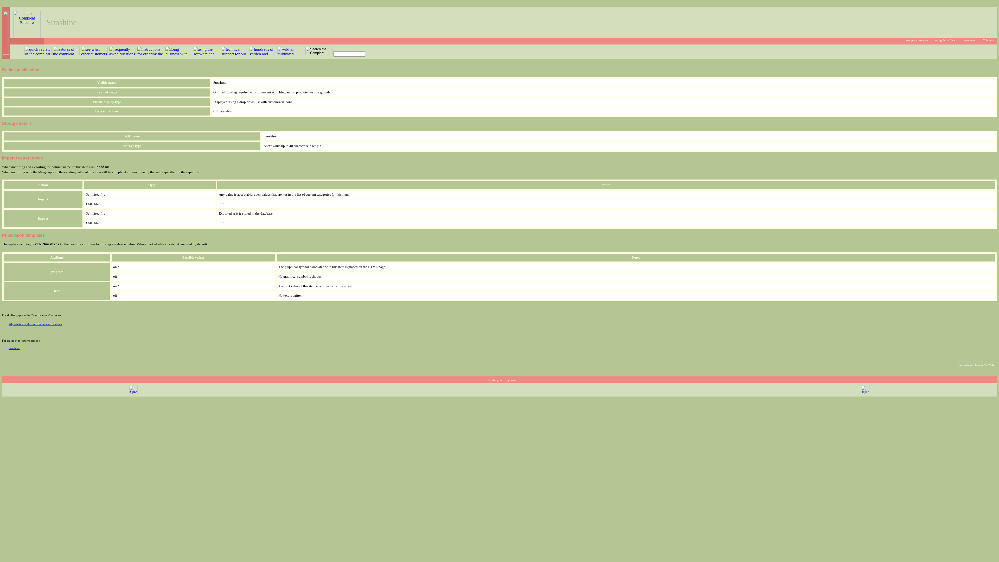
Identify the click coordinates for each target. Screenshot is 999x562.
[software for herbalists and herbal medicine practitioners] (865, 393)
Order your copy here (502, 380)
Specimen (14, 348)
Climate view (222, 111)
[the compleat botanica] (27, 36)
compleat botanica (917, 40)
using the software (946, 40)
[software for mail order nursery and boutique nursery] (133, 393)
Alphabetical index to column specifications (35, 324)
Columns (988, 40)
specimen (970, 40)
